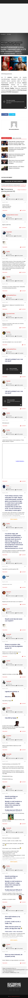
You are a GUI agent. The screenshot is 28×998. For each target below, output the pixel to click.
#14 (25, 530)
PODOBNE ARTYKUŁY (6, 138)
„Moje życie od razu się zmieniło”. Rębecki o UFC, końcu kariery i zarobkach (16, 162)
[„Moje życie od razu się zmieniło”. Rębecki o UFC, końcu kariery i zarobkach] (4, 162)
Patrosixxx (8, 591)
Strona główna (3, 34)
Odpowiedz (4, 210)
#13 (25, 492)
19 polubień (23, 272)
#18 (25, 615)
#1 (25, 202)
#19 (25, 641)
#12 (25, 437)
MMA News (17, 44)
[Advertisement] (14, 18)
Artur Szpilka (9, 34)
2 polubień (23, 247)
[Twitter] (17, 132)
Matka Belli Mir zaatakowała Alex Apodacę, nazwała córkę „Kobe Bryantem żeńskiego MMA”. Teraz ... (17, 143)
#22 (25, 715)
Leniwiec (8, 660)
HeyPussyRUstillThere (11, 295)
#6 (25, 302)
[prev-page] (2, 173)
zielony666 (8, 754)
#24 (25, 761)
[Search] (26, 2)
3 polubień (23, 604)
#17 (25, 598)
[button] (2, 2)
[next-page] (4, 173)
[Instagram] (14, 132)
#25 (25, 793)
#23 (25, 742)
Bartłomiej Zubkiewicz (9, 53)
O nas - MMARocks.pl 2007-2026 (14, 996)
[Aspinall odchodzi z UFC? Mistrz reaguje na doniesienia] (4, 168)
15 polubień (23, 327)
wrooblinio (8, 735)
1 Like (24, 344)
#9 (25, 356)
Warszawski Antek (10, 313)
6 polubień (23, 290)
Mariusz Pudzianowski (7, 44)
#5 (25, 283)
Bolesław (8, 559)
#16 (25, 581)
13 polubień (23, 227)
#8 (25, 339)
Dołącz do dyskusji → (22, 189)
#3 (25, 239)
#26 (25, 835)
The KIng (8, 332)
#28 (25, 913)
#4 (25, 258)
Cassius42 (8, 634)
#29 (25, 951)
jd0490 (8, 195)
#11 (25, 420)
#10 (25, 388)
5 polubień (23, 210)
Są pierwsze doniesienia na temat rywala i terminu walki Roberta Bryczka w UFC (16, 155)
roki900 (8, 413)
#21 (25, 688)
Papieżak (8, 276)
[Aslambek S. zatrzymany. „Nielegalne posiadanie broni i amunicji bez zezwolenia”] (4, 149)
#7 (25, 320)
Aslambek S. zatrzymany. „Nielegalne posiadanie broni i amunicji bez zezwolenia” (17, 149)
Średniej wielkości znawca (12, 214)
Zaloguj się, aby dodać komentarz (14, 181)
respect (8, 608)
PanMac (8, 251)
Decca (7, 485)
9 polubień (23, 408)
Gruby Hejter (9, 231)
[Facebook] (11, 132)
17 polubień (23, 554)
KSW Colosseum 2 (17, 42)
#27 (25, 873)
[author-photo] (14, 127)
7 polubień (23, 731)
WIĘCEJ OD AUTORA (17, 138)
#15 (25, 566)
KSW (10, 42)
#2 (25, 221)
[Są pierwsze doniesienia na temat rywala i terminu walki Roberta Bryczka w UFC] (4, 155)
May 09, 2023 (5, 202)
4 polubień (23, 376)
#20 (25, 667)
